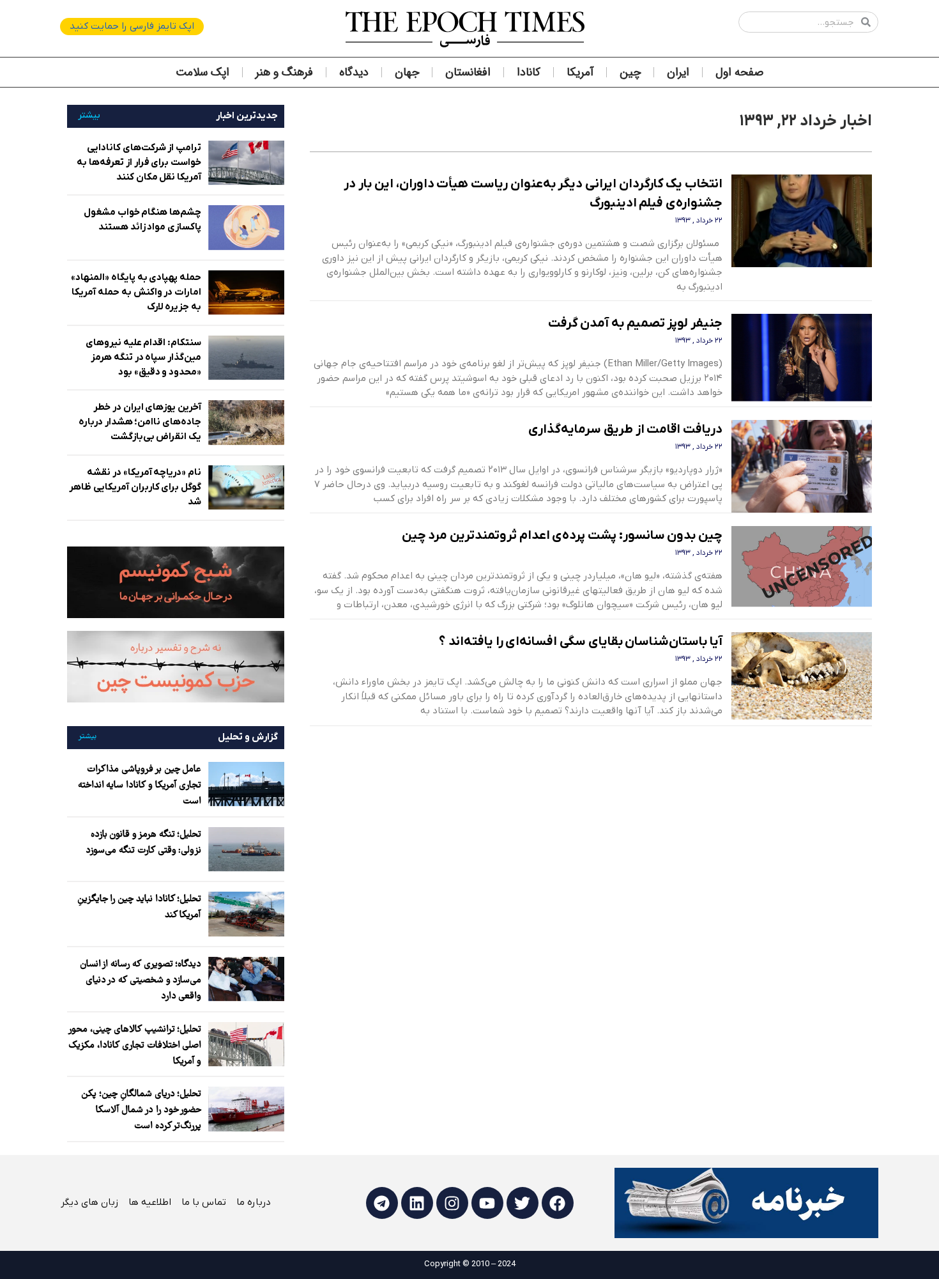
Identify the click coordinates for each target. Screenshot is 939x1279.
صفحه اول (739, 72)
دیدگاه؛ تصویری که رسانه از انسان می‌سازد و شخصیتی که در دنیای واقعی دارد (141, 980)
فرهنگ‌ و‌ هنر (284, 72)
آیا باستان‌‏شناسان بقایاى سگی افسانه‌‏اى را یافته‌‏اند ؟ (580, 641)
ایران (678, 72)
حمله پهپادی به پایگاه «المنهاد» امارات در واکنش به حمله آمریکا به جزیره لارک (136, 292)
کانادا (528, 72)
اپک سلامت (202, 72)
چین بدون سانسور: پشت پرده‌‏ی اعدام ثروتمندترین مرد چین (562, 535)
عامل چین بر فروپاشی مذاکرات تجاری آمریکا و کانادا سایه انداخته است (140, 786)
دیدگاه (354, 72)
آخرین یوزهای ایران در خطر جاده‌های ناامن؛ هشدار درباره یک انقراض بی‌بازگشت (140, 422)
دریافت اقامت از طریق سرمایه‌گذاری (625, 429)
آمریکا (580, 72)
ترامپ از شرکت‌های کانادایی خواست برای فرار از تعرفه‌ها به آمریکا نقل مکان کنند (139, 162)
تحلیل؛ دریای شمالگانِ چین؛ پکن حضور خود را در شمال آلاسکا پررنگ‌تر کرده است (141, 1110)
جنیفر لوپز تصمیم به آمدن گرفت (635, 323)
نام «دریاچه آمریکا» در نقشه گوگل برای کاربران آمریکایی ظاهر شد (135, 487)
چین (630, 72)
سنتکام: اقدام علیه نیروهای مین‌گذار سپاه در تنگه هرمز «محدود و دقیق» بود (143, 357)
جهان (407, 72)
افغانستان (468, 72)
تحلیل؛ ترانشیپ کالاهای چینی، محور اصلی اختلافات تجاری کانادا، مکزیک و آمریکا (134, 1046)
